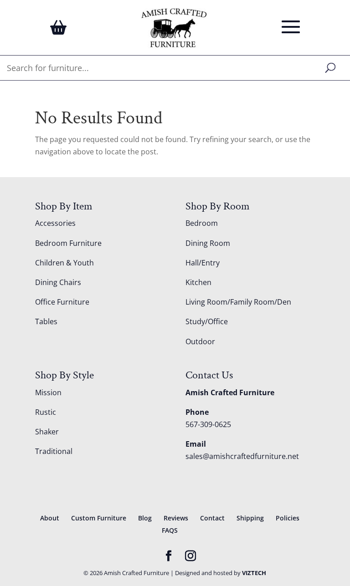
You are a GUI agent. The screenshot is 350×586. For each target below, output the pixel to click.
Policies (287, 518)
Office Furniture (62, 302)
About (49, 518)
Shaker (47, 432)
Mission (48, 392)
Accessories (55, 223)
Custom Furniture (98, 518)
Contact (212, 518)
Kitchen (198, 282)
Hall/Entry (202, 263)
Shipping (250, 518)
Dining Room (207, 243)
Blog (145, 518)
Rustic (45, 412)
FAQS (170, 530)
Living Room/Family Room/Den (238, 302)
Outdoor (200, 341)
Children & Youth (64, 263)
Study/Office (206, 321)
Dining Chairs (58, 282)
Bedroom (201, 223)
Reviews (176, 518)
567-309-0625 (208, 424)
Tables (46, 321)
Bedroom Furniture (68, 243)
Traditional (53, 451)
